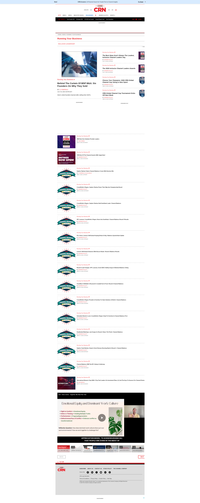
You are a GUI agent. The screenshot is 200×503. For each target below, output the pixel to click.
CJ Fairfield (63, 89)
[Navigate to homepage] (100, 12)
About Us (90, 468)
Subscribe (83, 468)
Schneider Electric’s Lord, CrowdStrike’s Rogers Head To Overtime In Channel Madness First (102, 316)
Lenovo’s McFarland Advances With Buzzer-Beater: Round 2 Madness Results (98, 251)
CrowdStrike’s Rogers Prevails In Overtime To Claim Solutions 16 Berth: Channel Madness (101, 300)
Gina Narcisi (81, 382)
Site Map (109, 478)
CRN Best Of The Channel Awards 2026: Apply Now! (91, 155)
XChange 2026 (79, 19)
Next (142, 457)
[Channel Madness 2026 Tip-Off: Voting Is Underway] (66, 367)
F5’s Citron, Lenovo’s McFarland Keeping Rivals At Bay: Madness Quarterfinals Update (100, 235)
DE (109, 10)
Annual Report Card (99, 19)
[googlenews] (105, 472)
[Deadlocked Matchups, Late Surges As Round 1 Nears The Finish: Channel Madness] (66, 335)
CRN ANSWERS (89, 15)
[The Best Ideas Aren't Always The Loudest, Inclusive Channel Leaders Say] (142, 57)
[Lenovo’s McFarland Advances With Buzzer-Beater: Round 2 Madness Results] (66, 255)
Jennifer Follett (108, 59)
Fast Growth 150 (70, 19)
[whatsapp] (109, 472)
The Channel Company (120, 468)
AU (91, 10)
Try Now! (140, 2)
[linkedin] (92, 472)
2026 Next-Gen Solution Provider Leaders (88, 139)
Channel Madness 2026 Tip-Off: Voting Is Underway (91, 364)
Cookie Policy (102, 478)
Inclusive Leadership (66, 44)
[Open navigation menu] (59, 15)
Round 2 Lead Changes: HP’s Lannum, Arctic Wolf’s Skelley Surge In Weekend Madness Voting (102, 267)
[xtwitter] (96, 472)
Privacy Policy (94, 478)
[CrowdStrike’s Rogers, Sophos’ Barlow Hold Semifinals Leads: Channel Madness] (66, 207)
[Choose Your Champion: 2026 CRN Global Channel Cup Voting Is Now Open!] (142, 81)
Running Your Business (65, 79)
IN (87, 10)
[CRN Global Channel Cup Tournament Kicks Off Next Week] (142, 94)
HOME (59, 34)
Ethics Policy (107, 468)
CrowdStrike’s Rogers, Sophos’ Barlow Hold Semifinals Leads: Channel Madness (99, 203)
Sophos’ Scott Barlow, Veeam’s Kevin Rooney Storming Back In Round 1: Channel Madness (102, 348)
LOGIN (139, 19)
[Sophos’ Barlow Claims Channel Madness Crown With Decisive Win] (66, 174)
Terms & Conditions (84, 478)
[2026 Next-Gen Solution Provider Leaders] (66, 142)
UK (112, 10)
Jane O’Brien (81, 141)
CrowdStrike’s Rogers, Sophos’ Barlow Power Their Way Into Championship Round (99, 187)
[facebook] (87, 472)
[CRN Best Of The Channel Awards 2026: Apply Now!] (66, 158)
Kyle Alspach (88, 173)
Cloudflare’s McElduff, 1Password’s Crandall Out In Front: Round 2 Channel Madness (100, 283)
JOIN (133, 19)
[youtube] (100, 472)
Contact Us (98, 468)
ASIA (85, 10)
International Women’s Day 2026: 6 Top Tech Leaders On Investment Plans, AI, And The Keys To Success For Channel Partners (111, 380)
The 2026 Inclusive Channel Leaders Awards (118, 68)
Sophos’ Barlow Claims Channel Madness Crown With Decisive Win (95, 171)
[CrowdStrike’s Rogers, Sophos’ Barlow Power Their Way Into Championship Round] (66, 191)
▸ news (63, 34)
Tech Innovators (109, 19)
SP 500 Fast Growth (89, 19)
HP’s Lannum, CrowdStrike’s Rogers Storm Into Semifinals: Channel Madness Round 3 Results (103, 219)
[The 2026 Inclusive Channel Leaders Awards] (142, 69)
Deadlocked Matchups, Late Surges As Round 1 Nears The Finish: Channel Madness (100, 332)
